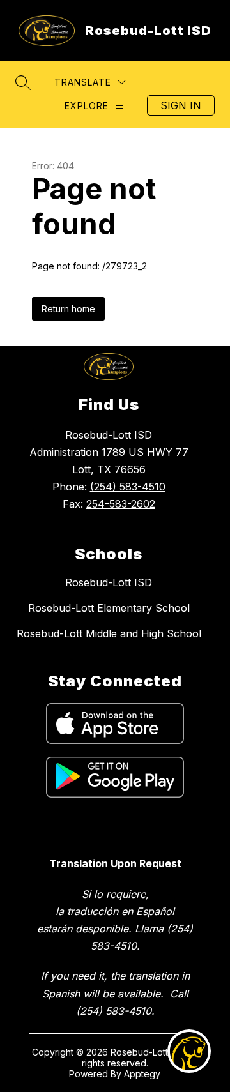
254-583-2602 (120, 503)
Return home (68, 308)
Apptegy (142, 1073)
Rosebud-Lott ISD (108, 582)
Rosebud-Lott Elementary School (109, 608)
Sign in (180, 105)
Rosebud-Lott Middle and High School (109, 633)
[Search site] (23, 82)
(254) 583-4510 (127, 486)
